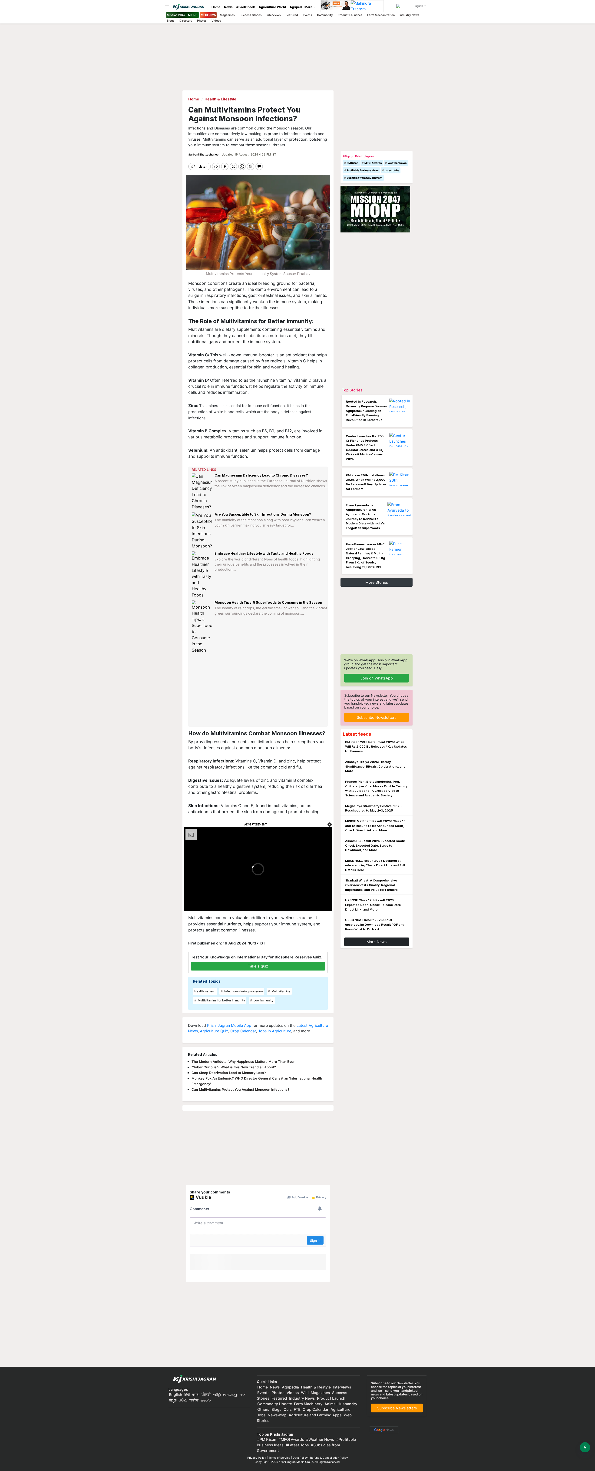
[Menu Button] (166, 6)
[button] (329, 824)
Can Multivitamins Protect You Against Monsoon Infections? (240, 1089)
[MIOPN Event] (375, 208)
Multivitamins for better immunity (221, 1000)
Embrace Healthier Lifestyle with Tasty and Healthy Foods (264, 553)
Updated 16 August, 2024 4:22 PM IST (248, 154)
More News (377, 941)
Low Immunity (263, 1000)
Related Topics (207, 981)
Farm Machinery (308, 1403)
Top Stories (352, 390)
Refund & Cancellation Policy (329, 1457)
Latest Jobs (392, 170)
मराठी (195, 1394)
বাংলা (243, 1394)
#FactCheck (245, 7)
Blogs (171, 20)
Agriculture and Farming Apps (315, 1415)
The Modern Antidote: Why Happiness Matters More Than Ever (243, 1061)
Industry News (409, 15)
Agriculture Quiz (214, 1031)
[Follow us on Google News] (383, 1429)
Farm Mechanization (381, 15)
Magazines (227, 15)
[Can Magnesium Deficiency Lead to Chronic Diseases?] (202, 491)
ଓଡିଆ (182, 1400)
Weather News (397, 163)
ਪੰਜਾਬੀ (206, 1394)
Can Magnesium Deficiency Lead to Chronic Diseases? (261, 475)
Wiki (305, 1392)
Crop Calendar (243, 1031)
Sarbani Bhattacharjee (203, 154)
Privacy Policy (256, 1457)
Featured (292, 15)
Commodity (325, 15)
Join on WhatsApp (376, 678)
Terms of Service (279, 1457)
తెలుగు (206, 1400)
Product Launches (350, 15)
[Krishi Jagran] (190, 7)
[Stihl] (336, 6)
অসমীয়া (193, 1400)
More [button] (308, 7)
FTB (297, 1409)
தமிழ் (217, 1394)
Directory (185, 20)
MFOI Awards (373, 163)
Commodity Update (274, 1403)
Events (307, 15)
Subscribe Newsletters (376, 717)
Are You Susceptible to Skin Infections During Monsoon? (263, 514)
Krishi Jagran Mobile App (229, 1025)
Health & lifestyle (316, 1387)
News (228, 7)
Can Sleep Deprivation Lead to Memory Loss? (229, 1073)
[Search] (404, 6)
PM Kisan (352, 163)
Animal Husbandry (340, 1403)
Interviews (274, 15)
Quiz (288, 1409)
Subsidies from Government (364, 177)
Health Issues (204, 991)
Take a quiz (258, 966)
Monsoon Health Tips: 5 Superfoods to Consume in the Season (268, 602)
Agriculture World (272, 7)
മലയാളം (230, 1394)
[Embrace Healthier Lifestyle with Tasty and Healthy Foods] (202, 574)
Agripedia (297, 7)
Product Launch (331, 1398)
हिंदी (187, 1394)
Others (263, 1409)
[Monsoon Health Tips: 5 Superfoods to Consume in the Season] (202, 626)
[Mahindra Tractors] (367, 6)
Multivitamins (280, 991)
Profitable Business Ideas (363, 170)
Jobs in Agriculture (274, 1031)
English (175, 1394)
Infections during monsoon (243, 991)
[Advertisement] (258, 689)
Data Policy (300, 1457)
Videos (216, 20)
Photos (202, 20)
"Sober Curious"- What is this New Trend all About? (234, 1067)
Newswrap (277, 1415)
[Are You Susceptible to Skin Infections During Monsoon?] (202, 530)
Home (216, 7)
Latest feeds (357, 734)
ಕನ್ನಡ (173, 1400)
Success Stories (251, 15)
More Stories (376, 582)
